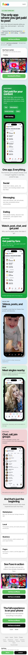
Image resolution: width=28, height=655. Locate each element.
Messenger (10, 639)
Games (23, 641)
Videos (5, 641)
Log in (24, 4)
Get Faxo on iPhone (14, 39)
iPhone (7, 652)
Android (20, 652)
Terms (16, 637)
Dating (16, 639)
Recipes (18, 641)
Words (14, 642)
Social (4, 639)
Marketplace (12, 641)
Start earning (9, 116)
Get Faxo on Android (11, 43)
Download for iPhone (14, 76)
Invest (16, 629)
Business (22, 639)
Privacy (21, 637)
